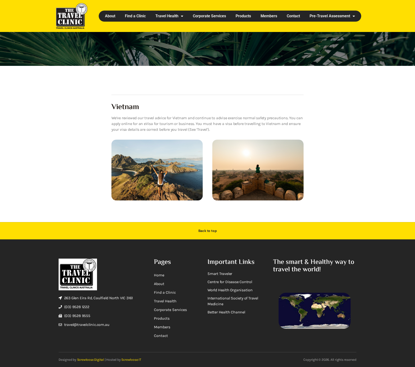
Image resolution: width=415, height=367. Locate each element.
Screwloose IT (131, 360)
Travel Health (166, 16)
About (110, 16)
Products (243, 16)
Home (159, 275)
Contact (293, 16)
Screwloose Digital (90, 360)
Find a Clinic (135, 16)
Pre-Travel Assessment (330, 16)
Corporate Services (209, 16)
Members (269, 16)
